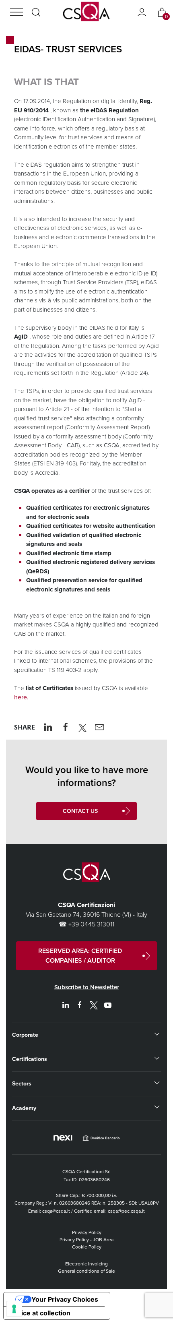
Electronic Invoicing (86, 1263)
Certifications (29, 1059)
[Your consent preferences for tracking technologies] (14, 1309)
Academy (24, 1108)
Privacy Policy (86, 1232)
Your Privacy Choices (64, 1299)
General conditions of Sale (86, 1271)
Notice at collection (40, 1313)
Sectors (21, 1083)
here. (21, 697)
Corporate (25, 1035)
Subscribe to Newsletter (86, 987)
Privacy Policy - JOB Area (86, 1239)
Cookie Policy (86, 1247)
